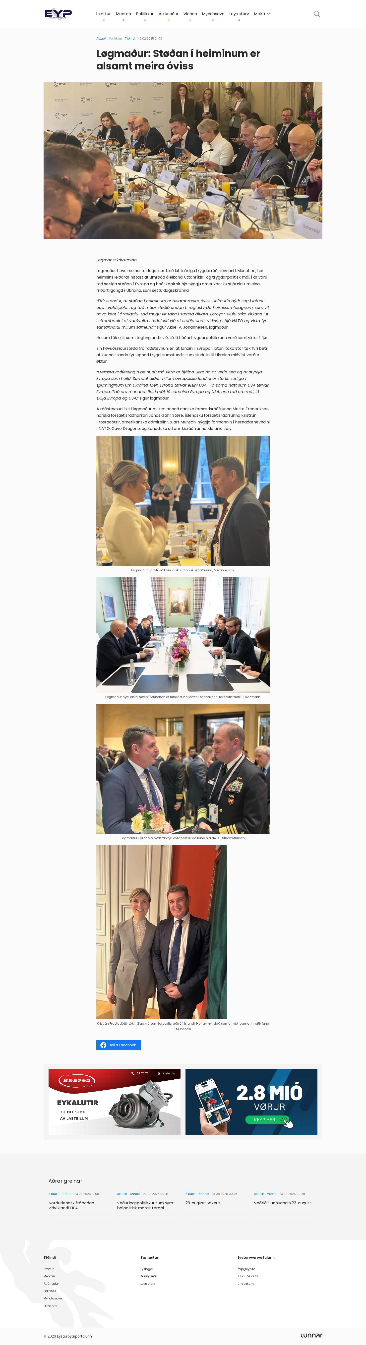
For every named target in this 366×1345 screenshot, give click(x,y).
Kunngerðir (148, 1276)
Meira (259, 14)
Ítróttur (103, 14)
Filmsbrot (51, 1306)
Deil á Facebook (122, 1045)
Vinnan (190, 14)
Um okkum (246, 1284)
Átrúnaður (169, 14)
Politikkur (145, 14)
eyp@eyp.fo (246, 1269)
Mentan (123, 14)
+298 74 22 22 (248, 1276)
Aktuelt (101, 38)
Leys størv (239, 14)
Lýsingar (146, 1269)
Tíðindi (130, 38)
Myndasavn (213, 14)
